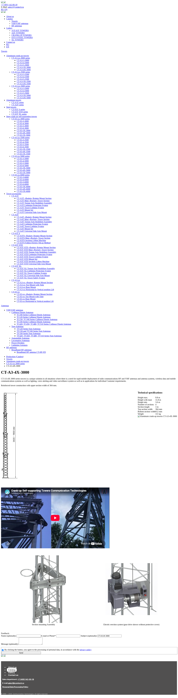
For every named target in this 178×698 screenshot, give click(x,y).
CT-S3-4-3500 (23, 142)
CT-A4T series (17, 105)
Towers (14, 21)
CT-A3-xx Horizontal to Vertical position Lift (35, 289)
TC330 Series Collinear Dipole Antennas (33, 322)
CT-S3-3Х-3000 (23, 130)
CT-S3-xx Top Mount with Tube (30, 296)
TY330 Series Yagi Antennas (29, 333)
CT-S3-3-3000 (23, 121)
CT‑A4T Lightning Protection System (32, 224)
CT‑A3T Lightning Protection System (32, 205)
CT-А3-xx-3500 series (20, 72)
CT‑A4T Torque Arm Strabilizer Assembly (34, 222)
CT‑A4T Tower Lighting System (30, 226)
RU (2, 9)
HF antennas (16, 26)
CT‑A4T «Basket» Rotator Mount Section (34, 217)
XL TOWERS (17, 40)
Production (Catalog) (14, 356)
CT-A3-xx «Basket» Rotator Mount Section (35, 282)
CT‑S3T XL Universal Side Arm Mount (33, 275)
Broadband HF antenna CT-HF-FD (31, 352)
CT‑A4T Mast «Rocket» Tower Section (33, 219)
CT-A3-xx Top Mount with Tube (30, 285)
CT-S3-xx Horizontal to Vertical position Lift (35, 301)
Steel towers (11, 107)
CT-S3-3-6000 (23, 177)
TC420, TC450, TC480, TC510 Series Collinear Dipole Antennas (44, 324)
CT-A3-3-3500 (23, 74)
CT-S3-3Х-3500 (23, 149)
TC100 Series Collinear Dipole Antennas (33, 315)
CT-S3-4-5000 (23, 161)
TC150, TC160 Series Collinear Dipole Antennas (37, 319)
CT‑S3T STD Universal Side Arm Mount (34, 264)
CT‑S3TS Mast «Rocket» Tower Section (33, 238)
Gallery (9, 28)
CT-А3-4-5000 (23, 91)
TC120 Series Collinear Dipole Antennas (33, 317)
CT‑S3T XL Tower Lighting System (32, 273)
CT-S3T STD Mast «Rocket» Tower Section (35, 250)
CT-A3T (15, 196)
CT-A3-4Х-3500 (24, 84)
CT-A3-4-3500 (23, 77)
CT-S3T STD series (19, 112)
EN (6, 9)
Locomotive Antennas (20, 340)
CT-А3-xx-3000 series (20, 58)
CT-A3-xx (15, 280)
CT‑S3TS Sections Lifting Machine (31, 240)
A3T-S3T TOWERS (20, 30)
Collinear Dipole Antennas (22, 312)
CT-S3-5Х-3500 (23, 154)
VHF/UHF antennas (19, 23)
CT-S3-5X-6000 (23, 191)
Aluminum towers (13, 100)
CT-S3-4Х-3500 (23, 151)
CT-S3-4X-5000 (23, 170)
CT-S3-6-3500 (23, 147)
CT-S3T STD (17, 245)
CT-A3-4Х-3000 (24, 70)
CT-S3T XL (16, 266)
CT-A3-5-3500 (23, 79)
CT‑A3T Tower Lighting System (30, 208)
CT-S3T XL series (19, 114)
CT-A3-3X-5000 (24, 95)
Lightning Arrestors (19, 345)
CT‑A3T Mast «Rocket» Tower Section (33, 201)
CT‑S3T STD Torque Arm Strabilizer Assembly (36, 252)
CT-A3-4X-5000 (24, 98)
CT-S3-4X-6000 (23, 189)
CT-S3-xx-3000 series (20, 119)
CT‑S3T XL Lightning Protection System (34, 271)
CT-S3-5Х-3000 (23, 135)
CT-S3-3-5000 (23, 158)
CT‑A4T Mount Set (25, 229)
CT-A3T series (17, 102)
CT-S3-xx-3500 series (20, 137)
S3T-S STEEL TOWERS (22, 37)
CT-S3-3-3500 (23, 140)
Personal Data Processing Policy (15, 687)
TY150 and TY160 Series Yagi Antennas (34, 331)
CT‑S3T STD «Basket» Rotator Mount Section (36, 247)
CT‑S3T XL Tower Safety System (31, 278)
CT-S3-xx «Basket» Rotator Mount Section (34, 294)
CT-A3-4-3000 (23, 63)
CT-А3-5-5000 (23, 93)
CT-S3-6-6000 (23, 184)
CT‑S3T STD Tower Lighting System (32, 257)
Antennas (5, 306)
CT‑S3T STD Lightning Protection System (34, 254)
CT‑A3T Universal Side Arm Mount (32, 212)
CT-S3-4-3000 (23, 123)
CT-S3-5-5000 (23, 163)
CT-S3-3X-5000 (23, 168)
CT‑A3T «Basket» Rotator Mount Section (34, 198)
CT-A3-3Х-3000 (24, 67)
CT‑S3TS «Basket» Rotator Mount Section (34, 236)
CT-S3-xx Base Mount (26, 299)
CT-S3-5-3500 (23, 144)
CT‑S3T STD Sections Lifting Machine (33, 261)
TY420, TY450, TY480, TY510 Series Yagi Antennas (39, 336)
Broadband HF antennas (21, 350)
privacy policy (85, 650)
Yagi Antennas (17, 326)
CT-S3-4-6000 (23, 180)
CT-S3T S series (18, 109)
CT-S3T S (15, 233)
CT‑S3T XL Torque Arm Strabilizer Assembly (36, 268)
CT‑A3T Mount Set (25, 210)
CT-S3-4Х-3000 (23, 133)
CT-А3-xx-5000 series (20, 86)
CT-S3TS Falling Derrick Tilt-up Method (34, 243)
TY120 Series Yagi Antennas (29, 329)
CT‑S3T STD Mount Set (27, 259)
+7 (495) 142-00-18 (9, 5)
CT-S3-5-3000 (23, 126)
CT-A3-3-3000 (23, 60)
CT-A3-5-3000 (23, 65)
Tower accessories (13, 194)
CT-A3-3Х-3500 (24, 81)
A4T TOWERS (18, 33)
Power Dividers (17, 343)
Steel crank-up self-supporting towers (21, 116)
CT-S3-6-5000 (23, 165)
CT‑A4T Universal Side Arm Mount (32, 231)
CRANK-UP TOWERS (21, 35)
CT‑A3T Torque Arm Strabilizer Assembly (34, 203)
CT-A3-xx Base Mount (26, 287)
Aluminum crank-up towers (17, 56)
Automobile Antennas (20, 338)
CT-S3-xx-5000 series (20, 156)
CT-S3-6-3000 (23, 128)
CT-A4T (15, 215)
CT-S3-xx (15, 292)
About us (10, 16)
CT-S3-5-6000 (23, 182)
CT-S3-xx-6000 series (20, 175)
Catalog (9, 19)
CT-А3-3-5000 (23, 88)
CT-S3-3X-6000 (23, 187)
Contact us (10, 42)
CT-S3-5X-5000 (23, 173)
